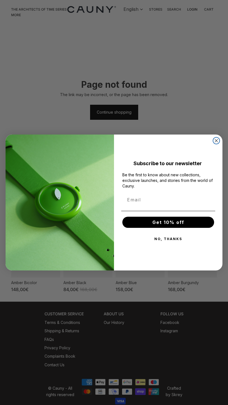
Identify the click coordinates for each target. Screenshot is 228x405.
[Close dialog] (216, 140)
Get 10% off (168, 222)
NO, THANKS (168, 239)
